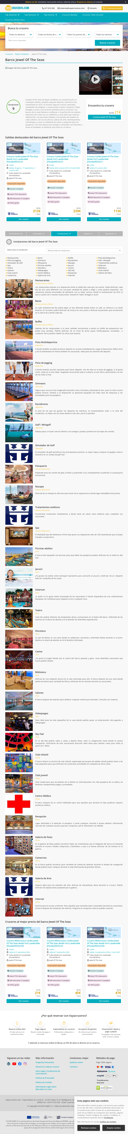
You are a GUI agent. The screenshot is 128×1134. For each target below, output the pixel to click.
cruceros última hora (14, 20)
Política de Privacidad (45, 1078)
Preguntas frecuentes (45, 1062)
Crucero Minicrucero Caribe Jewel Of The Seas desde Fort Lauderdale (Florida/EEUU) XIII (103, 943)
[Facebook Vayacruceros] (20, 1064)
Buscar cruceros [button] (107, 42)
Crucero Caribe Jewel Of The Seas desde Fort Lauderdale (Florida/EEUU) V (102, 159)
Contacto (74, 1067)
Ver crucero (23, 219)
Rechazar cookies (88, 1128)
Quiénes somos (76, 1062)
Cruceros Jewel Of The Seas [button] (104, 117)
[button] (81, 81)
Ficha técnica (14, 233)
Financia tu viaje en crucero (47, 1067)
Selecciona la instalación (17, 250)
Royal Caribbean (22, 54)
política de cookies (108, 1122)
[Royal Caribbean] (18, 213)
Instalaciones (63, 233)
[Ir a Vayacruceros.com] (17, 8)
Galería (87, 233)
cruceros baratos (69, 15)
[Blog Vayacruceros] (8, 1064)
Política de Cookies (44, 1082)
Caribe (11, 165)
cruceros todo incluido (92, 15)
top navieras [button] (30, 15)
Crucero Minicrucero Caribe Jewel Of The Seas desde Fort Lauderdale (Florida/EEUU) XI (63, 943)
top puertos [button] (49, 15)
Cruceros (9, 54)
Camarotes (37, 233)
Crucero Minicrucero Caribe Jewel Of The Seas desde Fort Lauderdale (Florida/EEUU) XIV (23, 943)
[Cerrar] (125, 2)
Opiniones (109, 233)
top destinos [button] (11, 15)
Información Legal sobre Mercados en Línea (46, 1088)
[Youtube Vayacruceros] (14, 1064)
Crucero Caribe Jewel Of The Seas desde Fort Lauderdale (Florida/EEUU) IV (62, 159)
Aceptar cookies (114, 1128)
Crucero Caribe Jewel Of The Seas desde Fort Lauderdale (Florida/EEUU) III (22, 159)
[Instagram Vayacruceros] (25, 1064)
